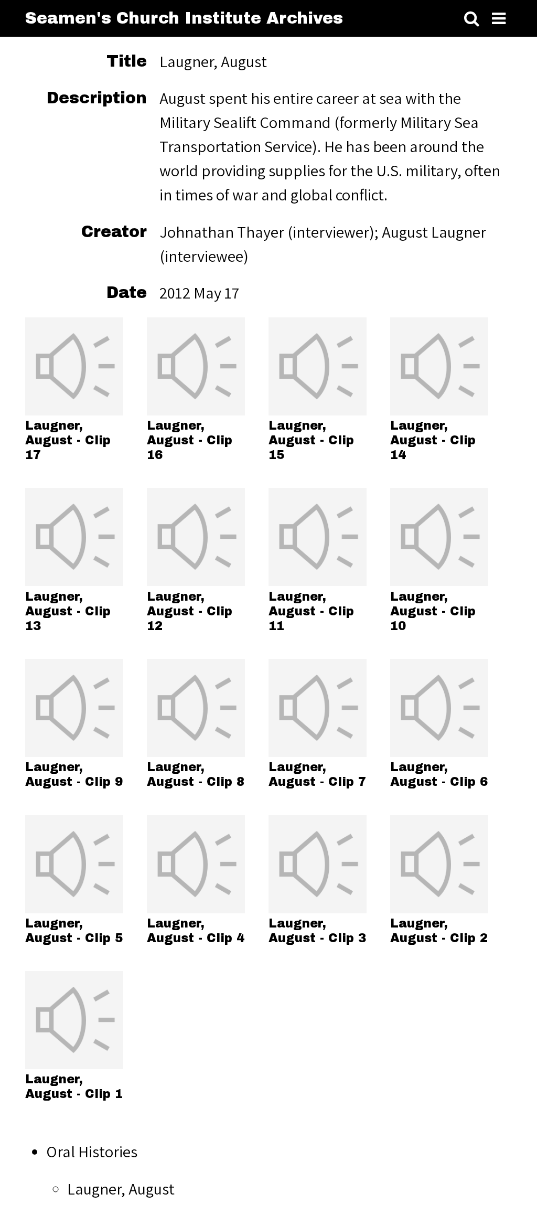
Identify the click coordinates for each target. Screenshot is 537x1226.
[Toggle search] (472, 19)
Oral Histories (91, 1151)
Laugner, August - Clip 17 (68, 440)
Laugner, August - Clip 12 (189, 611)
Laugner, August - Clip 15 (311, 440)
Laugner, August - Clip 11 (311, 611)
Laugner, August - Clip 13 (68, 611)
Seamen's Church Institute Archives (184, 18)
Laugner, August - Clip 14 (433, 440)
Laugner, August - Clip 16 (189, 440)
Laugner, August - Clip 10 (433, 611)
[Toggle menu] (499, 19)
